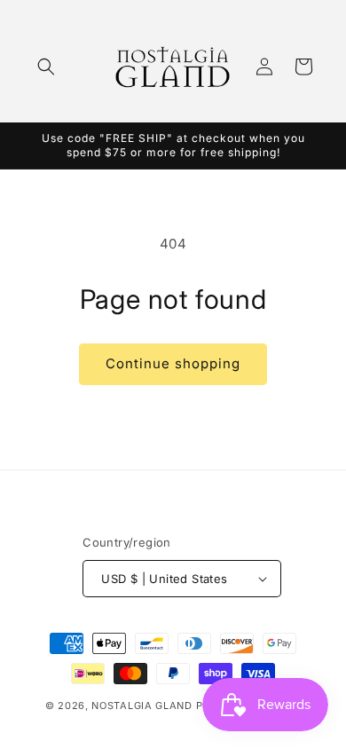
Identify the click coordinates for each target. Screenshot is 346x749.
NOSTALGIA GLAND (142, 705)
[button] (46, 66)
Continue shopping (173, 363)
